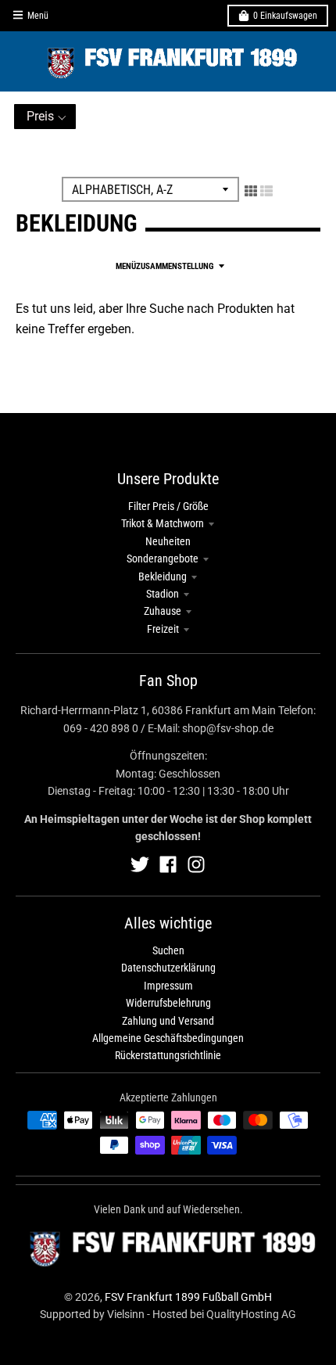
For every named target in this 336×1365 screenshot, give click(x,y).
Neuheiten (168, 541)
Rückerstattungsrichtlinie (168, 1055)
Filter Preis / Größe (168, 506)
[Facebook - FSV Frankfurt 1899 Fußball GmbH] (168, 864)
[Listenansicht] (266, 191)
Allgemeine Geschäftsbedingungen (168, 1038)
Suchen (168, 950)
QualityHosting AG (251, 1314)
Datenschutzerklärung (168, 967)
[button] (45, 116)
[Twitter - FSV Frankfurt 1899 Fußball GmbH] (139, 864)
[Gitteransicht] (251, 191)
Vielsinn (126, 1314)
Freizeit (163, 629)
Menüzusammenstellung (164, 266)
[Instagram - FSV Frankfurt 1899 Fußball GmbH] (196, 864)
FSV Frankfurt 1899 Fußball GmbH (188, 1297)
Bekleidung (162, 576)
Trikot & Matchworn (162, 523)
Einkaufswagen (285, 15)
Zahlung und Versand (168, 1021)
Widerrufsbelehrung (168, 1003)
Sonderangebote (162, 558)
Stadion (162, 593)
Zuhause (162, 611)
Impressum (168, 985)
